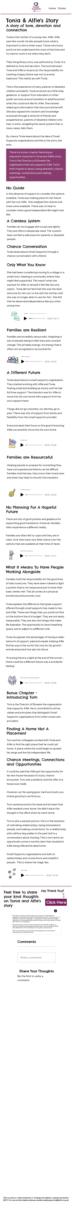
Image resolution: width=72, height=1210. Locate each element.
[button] (62, 8)
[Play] (25, 318)
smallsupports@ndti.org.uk (55, 1200)
